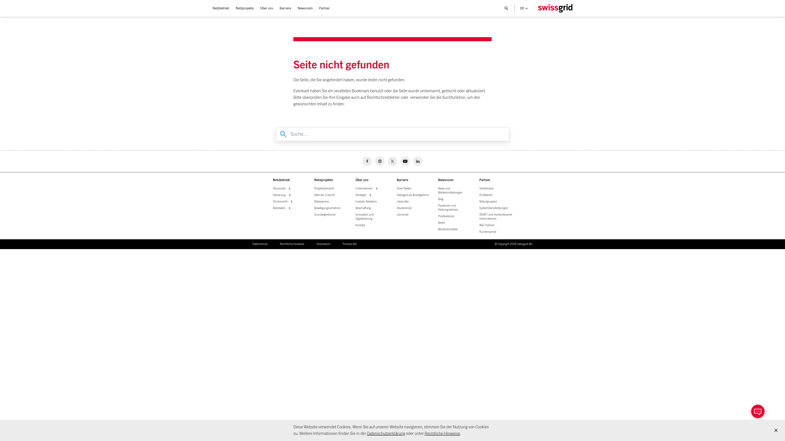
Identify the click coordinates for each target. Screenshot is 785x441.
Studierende (404, 208)
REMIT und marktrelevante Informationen (495, 216)
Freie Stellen (404, 188)
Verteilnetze (486, 188)
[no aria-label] (367, 161)
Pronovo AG (350, 244)
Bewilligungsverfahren (327, 208)
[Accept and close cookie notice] (776, 430)
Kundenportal (487, 232)
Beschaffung (363, 208)
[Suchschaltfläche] (506, 8)
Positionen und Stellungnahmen (448, 207)
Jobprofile (403, 201)
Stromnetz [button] (279, 188)
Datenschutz (260, 244)
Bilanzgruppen (488, 201)
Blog (440, 199)
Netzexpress (321, 201)
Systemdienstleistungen (493, 208)
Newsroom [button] (305, 8)
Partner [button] (324, 8)
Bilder (441, 223)
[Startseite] (555, 8)
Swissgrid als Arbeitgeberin (413, 195)
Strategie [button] (360, 195)
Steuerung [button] (279, 195)
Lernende (402, 214)
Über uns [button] (266, 8)
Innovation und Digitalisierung (364, 216)
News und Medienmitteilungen (450, 190)
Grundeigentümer (325, 214)
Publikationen (446, 216)
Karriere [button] (285, 8)
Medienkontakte (448, 229)
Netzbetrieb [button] (221, 8)
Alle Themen (487, 225)
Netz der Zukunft (324, 195)
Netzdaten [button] (279, 208)
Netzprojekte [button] (245, 8)
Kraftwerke (485, 195)
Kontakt (360, 225)
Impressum (323, 244)
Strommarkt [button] (280, 201)
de (522, 8)
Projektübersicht (324, 188)
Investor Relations (366, 201)
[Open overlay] (758, 411)
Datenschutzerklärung (386, 434)
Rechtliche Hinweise (442, 434)
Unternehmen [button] (364, 188)
